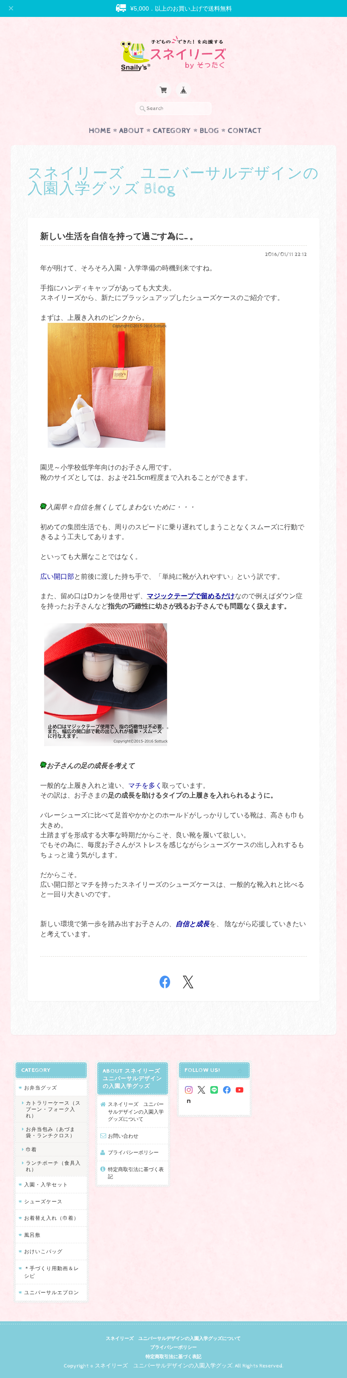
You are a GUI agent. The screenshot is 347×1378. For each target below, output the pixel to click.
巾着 (31, 1149)
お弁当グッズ (40, 1087)
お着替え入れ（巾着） (51, 1218)
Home (100, 131)
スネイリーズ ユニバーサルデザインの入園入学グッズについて (136, 1111)
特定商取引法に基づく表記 (136, 1173)
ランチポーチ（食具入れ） (53, 1166)
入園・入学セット (46, 1184)
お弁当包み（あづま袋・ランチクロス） (50, 1132)
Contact (245, 131)
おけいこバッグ (43, 1251)
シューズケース (43, 1201)
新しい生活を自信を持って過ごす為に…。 (119, 237)
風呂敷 (32, 1235)
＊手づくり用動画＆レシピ (51, 1272)
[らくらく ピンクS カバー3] (105, 447)
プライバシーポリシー (133, 1152)
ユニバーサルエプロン (51, 1292)
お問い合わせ (123, 1136)
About (131, 131)
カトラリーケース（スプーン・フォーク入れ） (53, 1109)
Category (172, 131)
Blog (209, 131)
